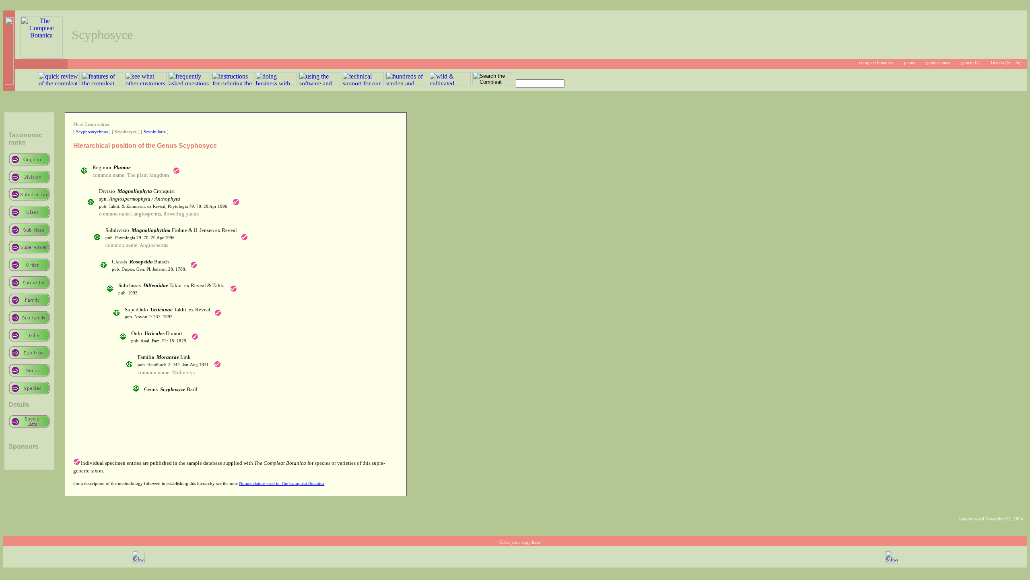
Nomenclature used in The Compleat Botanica (281, 483)
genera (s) (970, 62)
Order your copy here (519, 542)
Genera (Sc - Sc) (1006, 62)
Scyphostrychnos (92, 132)
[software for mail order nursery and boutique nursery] (138, 562)
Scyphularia (155, 132)
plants (909, 62)
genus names (938, 62)
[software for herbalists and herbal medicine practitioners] (891, 562)
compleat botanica (876, 62)
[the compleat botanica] (42, 56)
